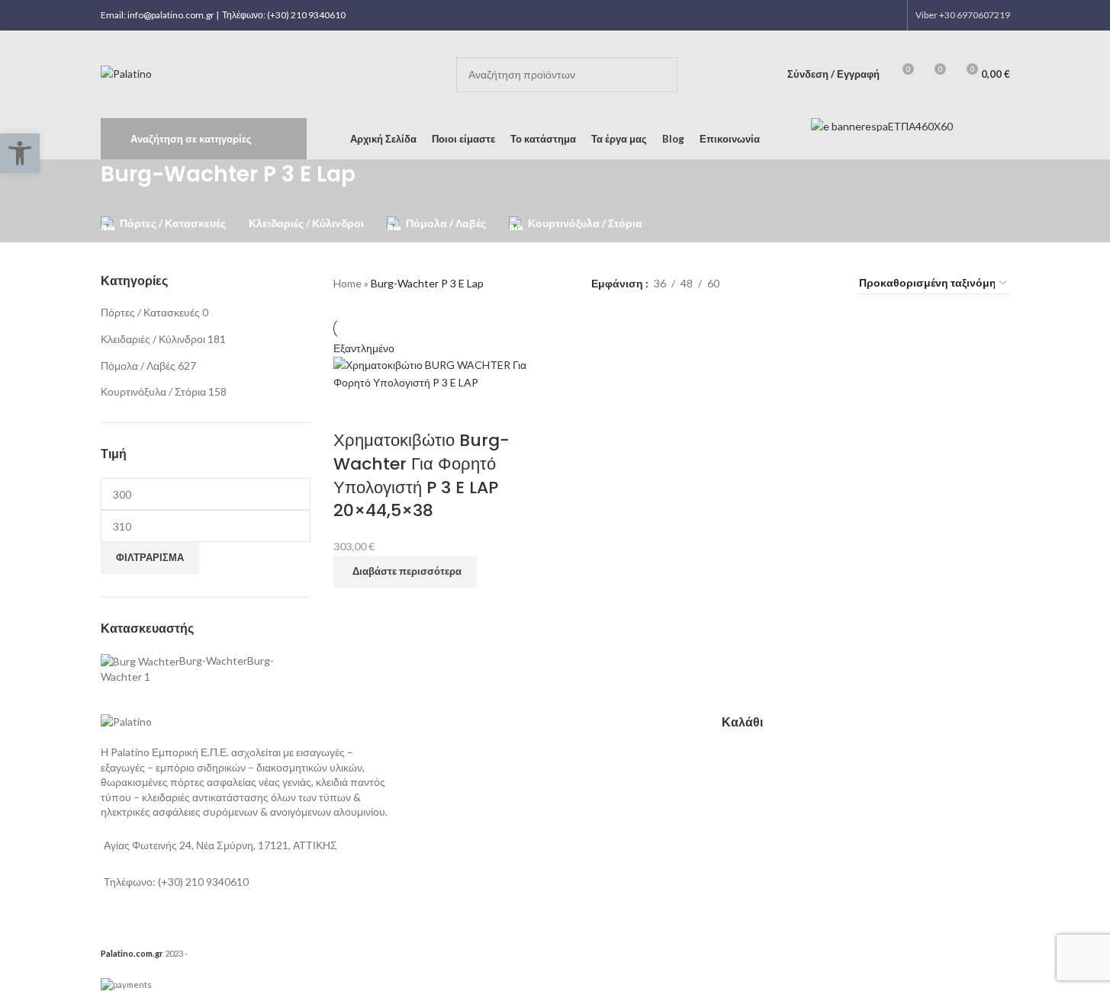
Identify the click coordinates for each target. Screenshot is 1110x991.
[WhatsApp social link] (870, 15)
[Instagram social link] (851, 15)
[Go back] (82, 182)
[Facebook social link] (831, 15)
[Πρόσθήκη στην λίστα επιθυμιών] (393, 410)
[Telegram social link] (889, 15)
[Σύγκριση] (352, 410)
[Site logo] (126, 72)
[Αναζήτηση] (659, 74)
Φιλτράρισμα (150, 557)
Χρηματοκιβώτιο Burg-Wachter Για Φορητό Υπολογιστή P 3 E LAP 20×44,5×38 (421, 475)
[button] (20, 153)
